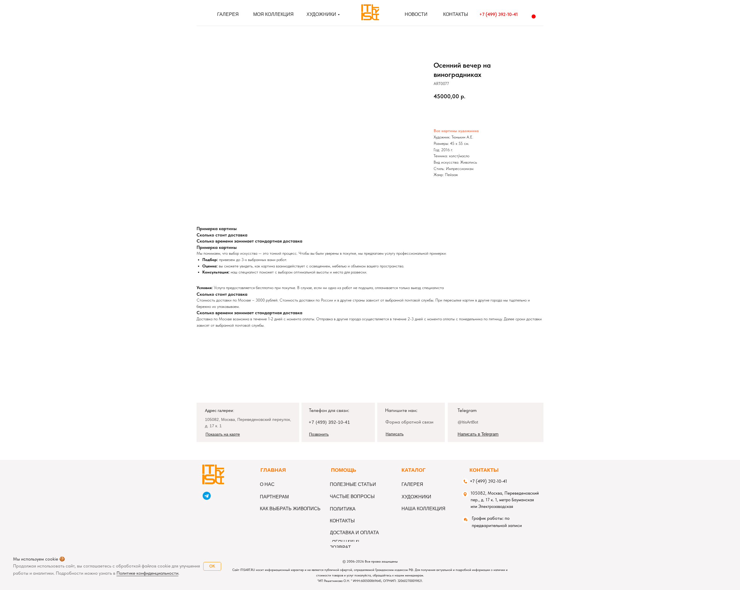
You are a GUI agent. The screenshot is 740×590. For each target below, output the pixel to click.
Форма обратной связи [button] (409, 422)
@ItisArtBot (468, 422)
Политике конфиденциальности (147, 573)
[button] (395, 434)
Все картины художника (456, 130)
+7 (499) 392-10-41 (498, 14)
